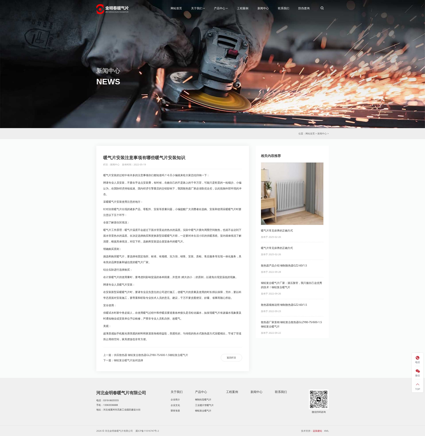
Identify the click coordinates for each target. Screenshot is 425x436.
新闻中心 (263, 8)
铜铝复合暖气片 (203, 410)
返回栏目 (231, 357)
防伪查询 (304, 8)
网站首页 (176, 8)
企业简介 (175, 399)
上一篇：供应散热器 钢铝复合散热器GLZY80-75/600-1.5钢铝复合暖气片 (145, 355)
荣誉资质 (175, 410)
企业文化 (175, 405)
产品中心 (219, 8)
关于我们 (196, 8)
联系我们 (283, 8)
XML (326, 430)
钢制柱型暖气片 (203, 399)
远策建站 (317, 430)
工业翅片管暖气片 (204, 405)
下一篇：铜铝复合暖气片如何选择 (123, 360)
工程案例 (242, 8)
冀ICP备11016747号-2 (147, 430)
